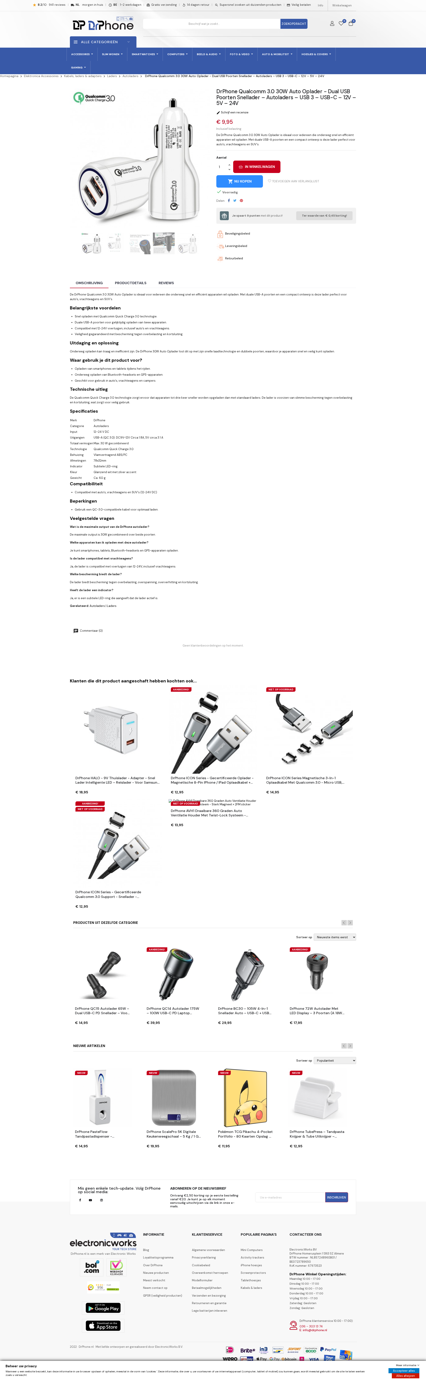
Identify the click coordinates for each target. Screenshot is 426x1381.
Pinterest (241, 200)
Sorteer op (304, 937)
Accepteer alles (404, 1371)
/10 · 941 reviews (52, 5)
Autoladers (97, 606)
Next (350, 922)
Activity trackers (252, 1257)
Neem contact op (155, 1288)
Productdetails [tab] (130, 283)
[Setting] (332, 24)
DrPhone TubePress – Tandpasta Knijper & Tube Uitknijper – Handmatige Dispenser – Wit (317, 1134)
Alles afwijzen (405, 1376)
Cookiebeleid (201, 1265)
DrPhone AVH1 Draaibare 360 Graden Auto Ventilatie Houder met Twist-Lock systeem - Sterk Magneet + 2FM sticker (208, 813)
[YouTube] (90, 1200)
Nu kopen (240, 181)
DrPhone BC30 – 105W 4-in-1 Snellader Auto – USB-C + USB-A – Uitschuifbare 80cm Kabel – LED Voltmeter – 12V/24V (245, 1011)
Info (320, 5)
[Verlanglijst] (341, 24)
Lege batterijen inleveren (209, 1311)
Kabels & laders (251, 1288)
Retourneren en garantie (209, 1303)
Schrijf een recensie (232, 112)
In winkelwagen (260, 166)
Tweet (235, 200)
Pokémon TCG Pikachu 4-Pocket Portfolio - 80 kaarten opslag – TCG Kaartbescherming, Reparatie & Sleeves (245, 1134)
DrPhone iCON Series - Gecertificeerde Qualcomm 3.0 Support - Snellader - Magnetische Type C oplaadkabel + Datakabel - (115, 894)
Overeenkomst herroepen (210, 1273)
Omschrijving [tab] (89, 283)
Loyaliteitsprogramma (158, 1257)
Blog (146, 1250)
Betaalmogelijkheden (206, 1288)
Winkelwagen (342, 5)
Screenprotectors (253, 1273)
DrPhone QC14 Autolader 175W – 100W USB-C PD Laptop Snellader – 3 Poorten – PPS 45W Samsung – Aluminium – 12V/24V (173, 1011)
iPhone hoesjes (251, 1265)
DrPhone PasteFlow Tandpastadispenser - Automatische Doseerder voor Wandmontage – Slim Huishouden (100, 1134)
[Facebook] (80, 1200)
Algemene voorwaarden (208, 1250)
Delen (229, 200)
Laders (111, 606)
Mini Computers (252, 1250)
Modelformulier (202, 1280)
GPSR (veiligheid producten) (162, 1295)
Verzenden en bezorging (209, 1295)
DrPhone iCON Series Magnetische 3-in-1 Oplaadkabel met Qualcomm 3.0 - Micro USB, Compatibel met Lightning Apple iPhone (304, 780)
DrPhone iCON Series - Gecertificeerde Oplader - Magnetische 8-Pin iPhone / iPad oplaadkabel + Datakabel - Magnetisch (212, 780)
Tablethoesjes (251, 1280)
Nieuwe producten (156, 1273)
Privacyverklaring (204, 1257)
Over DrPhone (153, 1265)
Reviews (166, 283)
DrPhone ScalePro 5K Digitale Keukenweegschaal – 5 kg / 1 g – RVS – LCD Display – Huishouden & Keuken (173, 1134)
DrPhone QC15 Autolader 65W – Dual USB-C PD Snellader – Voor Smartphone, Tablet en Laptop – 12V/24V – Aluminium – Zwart (102, 1011)
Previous (344, 922)
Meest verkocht (154, 1280)
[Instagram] (101, 1200)
